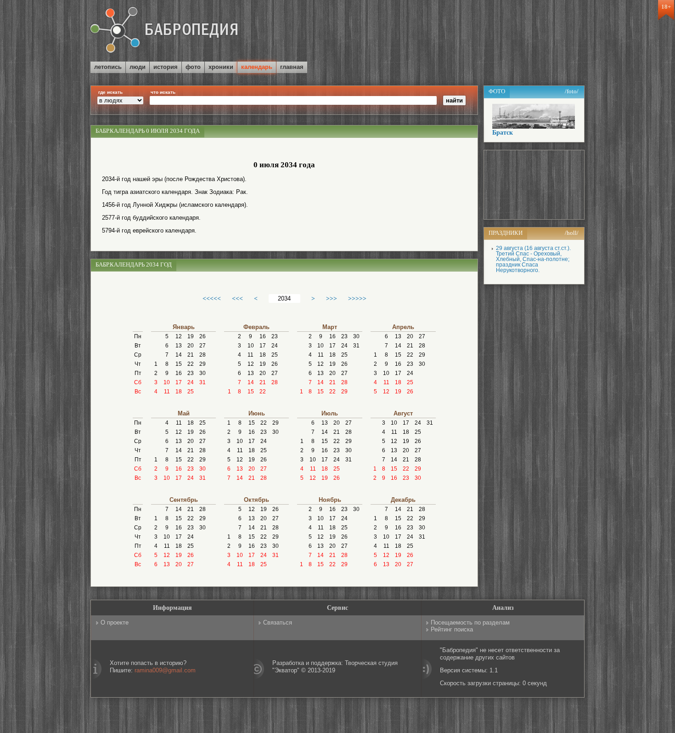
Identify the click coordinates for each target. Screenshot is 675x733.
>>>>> (357, 298)
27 (202, 345)
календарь (256, 66)
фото (193, 66)
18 (178, 391)
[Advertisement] (477, 31)
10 (166, 382)
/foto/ (572, 91)
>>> (331, 298)
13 (178, 345)
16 (178, 373)
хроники (220, 66)
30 (202, 373)
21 (190, 355)
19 (190, 336)
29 (202, 364)
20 (190, 345)
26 (202, 336)
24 (190, 382)
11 (167, 391)
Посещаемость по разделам (470, 622)
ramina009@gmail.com (165, 670)
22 (190, 364)
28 (202, 355)
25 (190, 391)
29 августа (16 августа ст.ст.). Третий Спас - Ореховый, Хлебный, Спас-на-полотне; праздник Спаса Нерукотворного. (533, 259)
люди (137, 66)
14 (178, 355)
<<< (237, 298)
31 (202, 382)
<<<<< (211, 298)
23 (190, 373)
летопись (108, 66)
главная (292, 66)
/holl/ (572, 232)
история (165, 66)
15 (178, 364)
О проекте (115, 622)
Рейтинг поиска (452, 629)
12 (178, 336)
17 (178, 382)
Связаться (277, 622)
